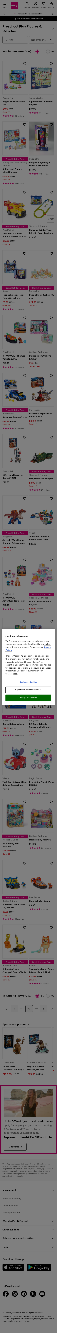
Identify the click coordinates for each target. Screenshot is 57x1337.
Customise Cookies (28, 682)
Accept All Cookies (28, 697)
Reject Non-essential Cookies (28, 689)
